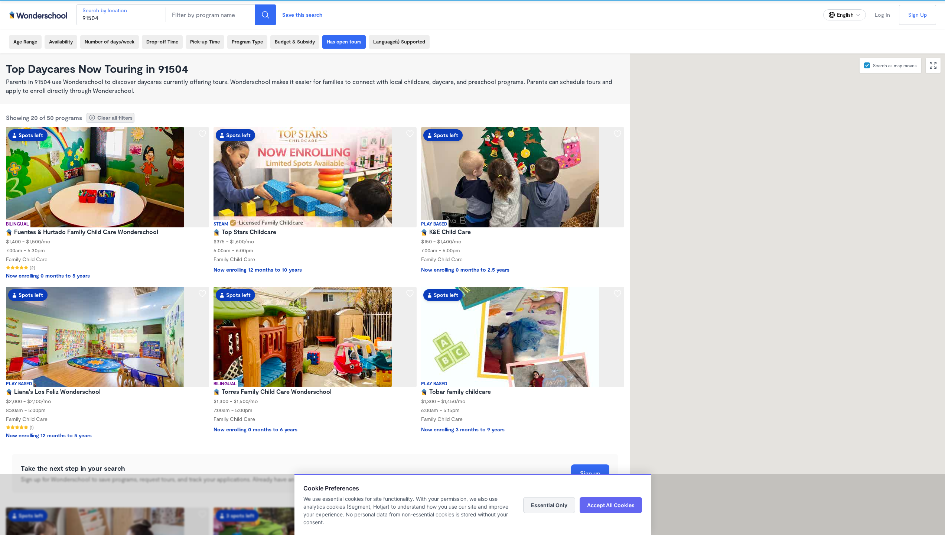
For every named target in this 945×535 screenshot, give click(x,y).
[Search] (265, 14)
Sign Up (917, 15)
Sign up (590, 473)
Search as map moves (895, 65)
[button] (755, 270)
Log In (882, 15)
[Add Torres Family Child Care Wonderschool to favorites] (409, 293)
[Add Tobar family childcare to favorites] (617, 293)
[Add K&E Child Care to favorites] (617, 133)
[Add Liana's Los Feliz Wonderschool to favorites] (202, 293)
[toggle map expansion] (933, 65)
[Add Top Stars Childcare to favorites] (409, 133)
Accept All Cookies (611, 505)
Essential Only (549, 505)
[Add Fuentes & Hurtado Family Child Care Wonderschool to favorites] (202, 133)
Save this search (302, 15)
